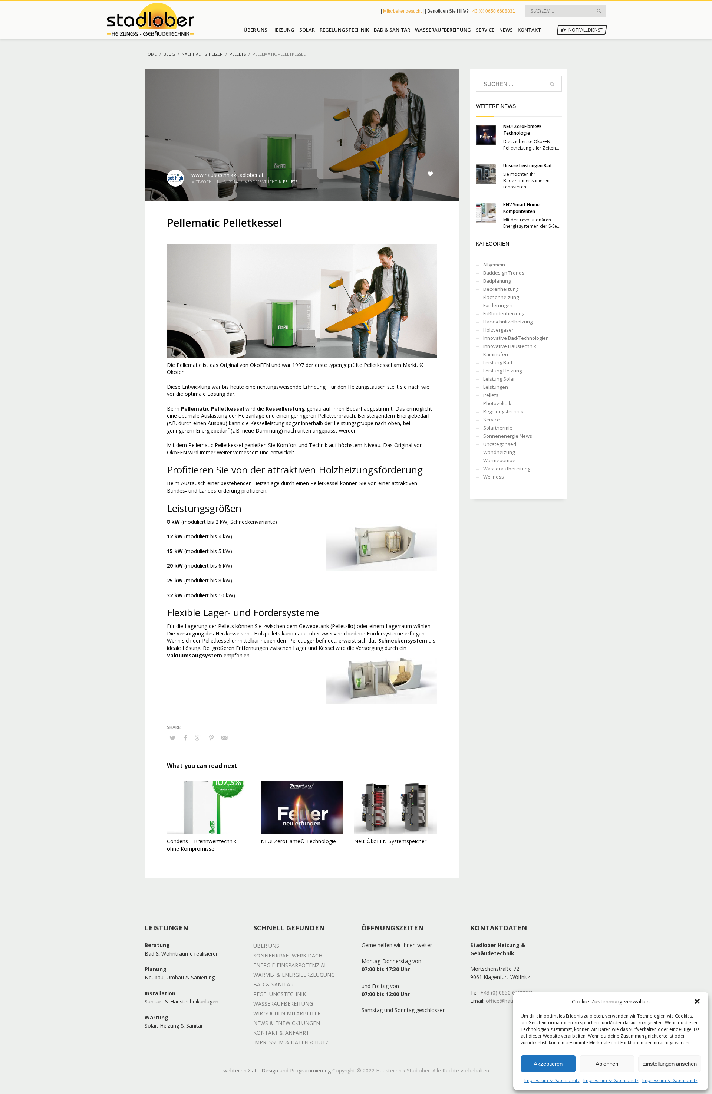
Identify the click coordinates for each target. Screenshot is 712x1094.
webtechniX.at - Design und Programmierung (277, 1070)
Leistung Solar (499, 378)
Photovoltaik (497, 403)
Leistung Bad (497, 362)
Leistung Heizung (502, 370)
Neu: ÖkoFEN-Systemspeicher (390, 841)
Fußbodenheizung (503, 313)
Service (491, 419)
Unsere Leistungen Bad (527, 165)
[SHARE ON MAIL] (224, 737)
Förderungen (497, 305)
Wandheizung (499, 452)
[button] (697, 1001)
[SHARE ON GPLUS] (198, 737)
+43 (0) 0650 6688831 (492, 11)
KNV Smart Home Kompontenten (521, 207)
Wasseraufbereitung (506, 468)
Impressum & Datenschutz (552, 1080)
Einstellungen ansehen (669, 1064)
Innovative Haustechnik (509, 346)
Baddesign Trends (503, 272)
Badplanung (497, 280)
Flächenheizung (501, 297)
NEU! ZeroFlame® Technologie (298, 841)
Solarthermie (497, 427)
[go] (599, 10)
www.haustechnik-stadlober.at (227, 174)
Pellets (290, 181)
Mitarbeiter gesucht (403, 11)
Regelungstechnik (503, 411)
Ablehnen (607, 1064)
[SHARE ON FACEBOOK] (185, 737)
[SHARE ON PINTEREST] (211, 737)
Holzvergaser (498, 329)
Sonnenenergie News (507, 436)
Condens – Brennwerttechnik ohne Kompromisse (201, 845)
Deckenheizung (500, 289)
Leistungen (495, 387)
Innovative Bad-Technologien (516, 338)
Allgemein (494, 264)
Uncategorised (499, 444)
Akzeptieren (548, 1064)
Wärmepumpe (499, 460)
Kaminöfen (495, 354)
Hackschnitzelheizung (508, 321)
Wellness (493, 476)
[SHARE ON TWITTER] (172, 737)
